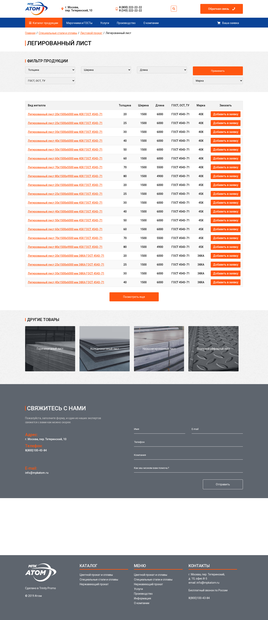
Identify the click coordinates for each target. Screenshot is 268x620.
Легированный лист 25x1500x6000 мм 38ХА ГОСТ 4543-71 (66, 264)
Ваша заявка (230, 23)
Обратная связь (218, 8)
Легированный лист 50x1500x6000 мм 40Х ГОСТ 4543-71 (65, 149)
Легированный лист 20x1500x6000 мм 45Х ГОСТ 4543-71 (65, 185)
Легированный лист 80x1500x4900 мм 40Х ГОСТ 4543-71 (65, 176)
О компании (151, 23)
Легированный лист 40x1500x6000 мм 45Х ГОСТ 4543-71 (65, 211)
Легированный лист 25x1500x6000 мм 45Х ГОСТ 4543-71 (65, 193)
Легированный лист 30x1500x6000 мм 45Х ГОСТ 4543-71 (65, 202)
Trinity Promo (47, 588)
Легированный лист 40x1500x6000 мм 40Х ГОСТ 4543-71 (65, 140)
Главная (30, 33)
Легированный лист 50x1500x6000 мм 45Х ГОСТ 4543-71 (65, 220)
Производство (126, 23)
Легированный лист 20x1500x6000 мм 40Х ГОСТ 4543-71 (65, 114)
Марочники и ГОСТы (79, 23)
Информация (142, 598)
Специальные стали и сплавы (58, 33)
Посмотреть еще (134, 296)
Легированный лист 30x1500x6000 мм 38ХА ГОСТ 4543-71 (66, 273)
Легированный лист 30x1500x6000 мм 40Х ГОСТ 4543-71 (65, 131)
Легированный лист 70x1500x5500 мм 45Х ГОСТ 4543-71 (65, 238)
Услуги (104, 23)
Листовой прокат (91, 33)
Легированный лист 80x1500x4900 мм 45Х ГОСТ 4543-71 (65, 246)
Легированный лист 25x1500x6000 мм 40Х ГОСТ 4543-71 (65, 123)
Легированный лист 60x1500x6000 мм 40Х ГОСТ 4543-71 (65, 158)
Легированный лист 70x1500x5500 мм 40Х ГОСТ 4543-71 (65, 167)
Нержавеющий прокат (94, 584)
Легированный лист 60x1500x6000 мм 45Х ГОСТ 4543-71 (65, 229)
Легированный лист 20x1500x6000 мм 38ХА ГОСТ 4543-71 (66, 255)
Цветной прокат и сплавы (96, 574)
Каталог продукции (45, 23)
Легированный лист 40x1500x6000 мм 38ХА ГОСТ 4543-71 (66, 282)
